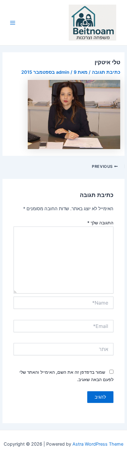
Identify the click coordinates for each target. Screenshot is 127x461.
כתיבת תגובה (106, 72)
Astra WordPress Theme (97, 444)
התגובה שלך (100, 222)
